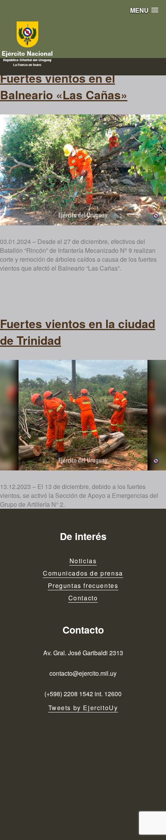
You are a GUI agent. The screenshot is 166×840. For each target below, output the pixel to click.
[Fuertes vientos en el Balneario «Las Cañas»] (83, 169)
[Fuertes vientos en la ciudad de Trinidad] (83, 415)
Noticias (83, 560)
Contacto (83, 597)
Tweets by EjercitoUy (83, 707)
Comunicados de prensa (83, 573)
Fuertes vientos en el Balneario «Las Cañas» (63, 86)
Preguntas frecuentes (83, 585)
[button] (144, 10)
